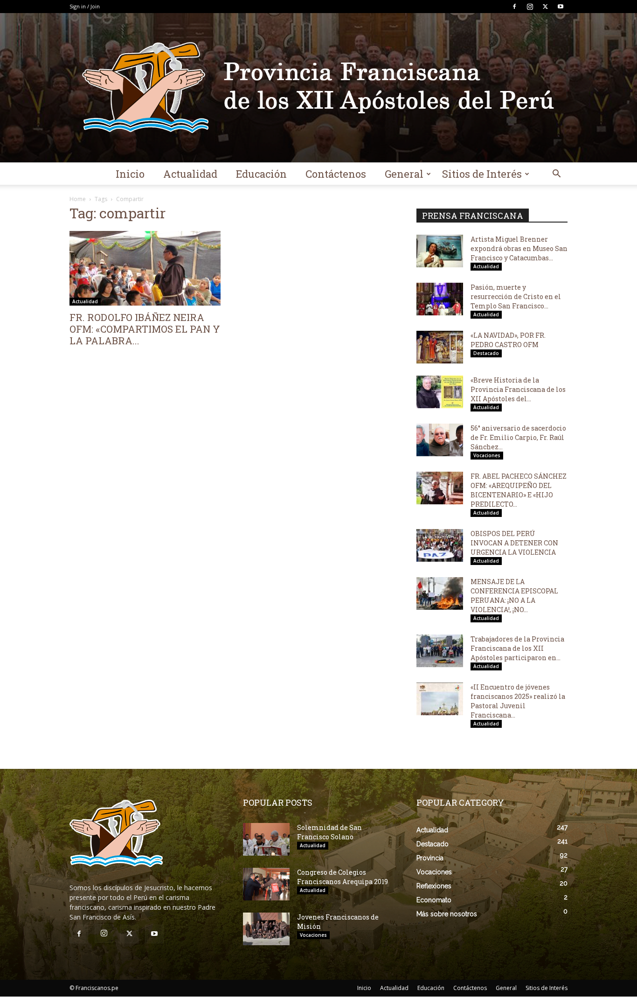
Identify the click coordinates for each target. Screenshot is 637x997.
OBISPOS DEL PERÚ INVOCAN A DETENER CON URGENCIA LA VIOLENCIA (514, 543)
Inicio (130, 174)
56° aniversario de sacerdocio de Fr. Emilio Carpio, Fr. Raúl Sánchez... (518, 437)
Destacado (486, 353)
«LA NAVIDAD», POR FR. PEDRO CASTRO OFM (508, 340)
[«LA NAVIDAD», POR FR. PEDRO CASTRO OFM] (439, 347)
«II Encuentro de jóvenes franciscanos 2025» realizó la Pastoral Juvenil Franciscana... (518, 701)
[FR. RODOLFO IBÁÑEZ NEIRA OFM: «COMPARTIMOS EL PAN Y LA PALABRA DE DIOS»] (145, 268)
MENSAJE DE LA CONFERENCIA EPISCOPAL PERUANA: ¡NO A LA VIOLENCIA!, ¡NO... (514, 595)
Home (77, 199)
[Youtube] (561, 6)
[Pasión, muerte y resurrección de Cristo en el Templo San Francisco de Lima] (439, 299)
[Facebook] (514, 6)
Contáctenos (335, 174)
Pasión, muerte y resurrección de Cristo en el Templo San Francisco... (516, 296)
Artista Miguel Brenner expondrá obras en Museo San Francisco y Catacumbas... (519, 248)
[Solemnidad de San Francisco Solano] (266, 839)
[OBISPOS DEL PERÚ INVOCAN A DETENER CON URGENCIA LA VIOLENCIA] (439, 545)
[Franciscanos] (318, 87)
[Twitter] (545, 6)
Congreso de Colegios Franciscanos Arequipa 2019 (342, 877)
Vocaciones (486, 455)
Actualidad (190, 174)
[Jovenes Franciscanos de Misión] (266, 929)
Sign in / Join (84, 6)
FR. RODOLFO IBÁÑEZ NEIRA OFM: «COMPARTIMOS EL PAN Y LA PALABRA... (144, 329)
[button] (556, 174)
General (404, 174)
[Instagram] (530, 6)
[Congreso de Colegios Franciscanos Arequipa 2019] (266, 884)
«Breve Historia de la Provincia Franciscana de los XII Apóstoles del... (518, 389)
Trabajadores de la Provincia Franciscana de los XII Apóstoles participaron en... (517, 648)
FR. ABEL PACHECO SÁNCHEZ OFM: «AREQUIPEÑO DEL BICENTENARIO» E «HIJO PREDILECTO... (519, 490)
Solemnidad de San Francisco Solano (329, 832)
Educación (261, 174)
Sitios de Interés (482, 174)
